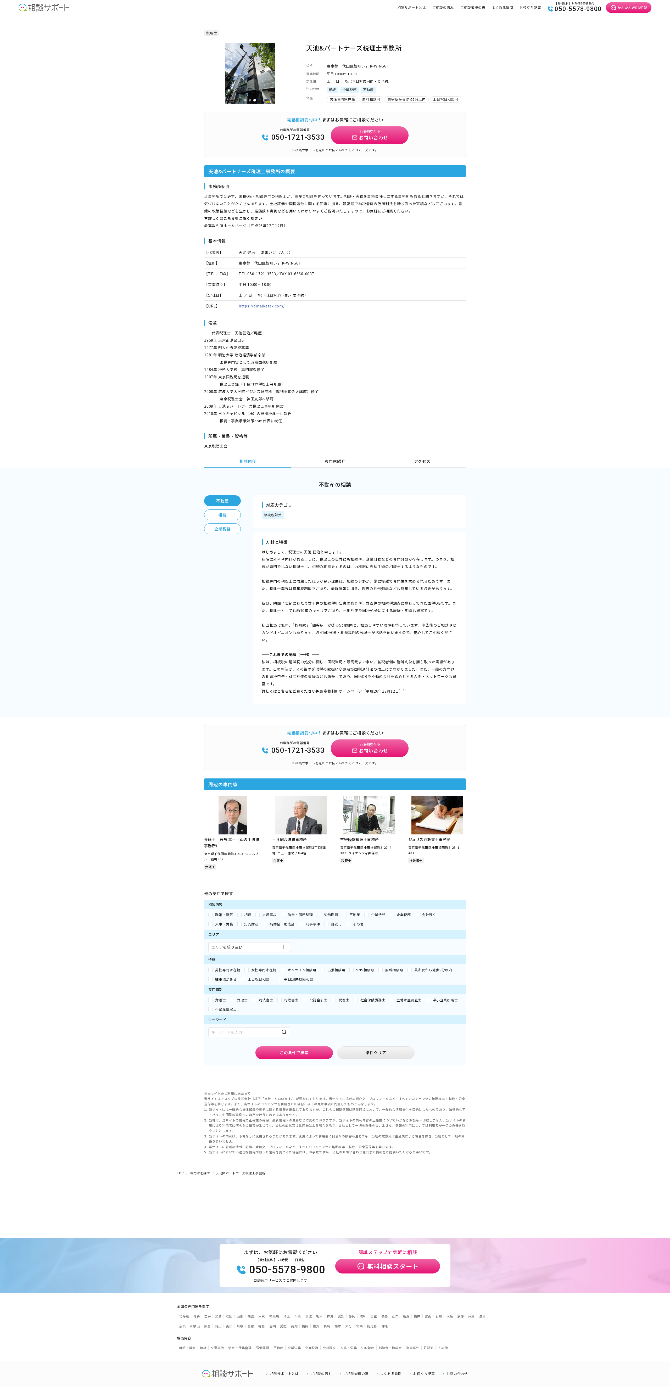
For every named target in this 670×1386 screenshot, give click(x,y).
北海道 (184, 1316)
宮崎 (359, 1326)
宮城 (218, 1316)
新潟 (406, 1316)
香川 (272, 1326)
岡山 (218, 1326)
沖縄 (384, 1326)
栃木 (319, 1316)
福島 (251, 1316)
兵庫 (471, 1316)
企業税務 (222, 528)
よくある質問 (502, 7)
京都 (460, 1316)
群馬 (330, 1316)
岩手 (207, 1316)
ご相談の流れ (443, 7)
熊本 (337, 1326)
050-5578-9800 (578, 9)
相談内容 (247, 461)
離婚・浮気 (187, 1347)
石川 (439, 1316)
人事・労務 (348, 1347)
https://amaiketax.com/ (262, 305)
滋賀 (482, 1316)
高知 (294, 1326)
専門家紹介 (335, 461)
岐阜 (363, 1316)
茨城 (308, 1316)
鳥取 (240, 1326)
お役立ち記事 (530, 7)
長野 (384, 1316)
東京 (261, 1316)
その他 (443, 1347)
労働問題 (262, 1347)
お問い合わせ (457, 1374)
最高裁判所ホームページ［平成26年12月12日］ (245, 225)
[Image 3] (254, 100)
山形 (240, 1316)
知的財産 (368, 1347)
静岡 (352, 1316)
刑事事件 (413, 1347)
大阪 (449, 1316)
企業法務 (294, 1347)
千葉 (297, 1316)
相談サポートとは (411, 7)
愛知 (341, 1316)
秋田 (229, 1316)
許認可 (429, 1347)
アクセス (422, 461)
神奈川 (274, 1316)
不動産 (222, 500)
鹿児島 (372, 1326)
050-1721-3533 (298, 137)
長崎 (326, 1326)
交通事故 (217, 1347)
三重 (373, 1316)
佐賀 (316, 1326)
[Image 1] (245, 100)
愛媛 (283, 1326)
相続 (222, 515)
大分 (348, 1326)
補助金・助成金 (390, 1347)
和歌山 (195, 1326)
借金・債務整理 (240, 1347)
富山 (428, 1316)
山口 (229, 1326)
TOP (180, 1173)
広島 (207, 1326)
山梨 (395, 1316)
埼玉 (286, 1316)
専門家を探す (200, 1173)
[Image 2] (250, 100)
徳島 (261, 1326)
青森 (196, 1316)
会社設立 (329, 1347)
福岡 (305, 1326)
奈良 (182, 1326)
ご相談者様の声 (472, 7)
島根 (251, 1326)
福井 (417, 1316)
